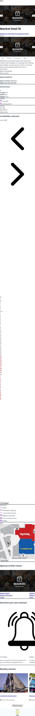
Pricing (9, 58)
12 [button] (0, 336)
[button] (3, 120)
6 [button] (0, 324)
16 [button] (0, 344)
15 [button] (0, 342)
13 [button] (0, 338)
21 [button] (0, 354)
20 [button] (1, 352)
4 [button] (0, 319)
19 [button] (0, 350)
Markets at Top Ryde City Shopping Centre (14, 34)
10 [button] (0, 332)
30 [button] (1, 372)
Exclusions (17, 58)
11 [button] (0, 334)
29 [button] (1, 370)
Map (25, 58)
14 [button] (0, 340)
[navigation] (1, 16)
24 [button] (1, 360)
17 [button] (0, 346)
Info (3, 58)
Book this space (17, 705)
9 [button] (0, 330)
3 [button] (0, 317)
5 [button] (0, 321)
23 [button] (1, 358)
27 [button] (1, 366)
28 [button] (1, 368)
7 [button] (0, 326)
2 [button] (0, 315)
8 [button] (0, 328)
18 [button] (0, 348)
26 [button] (1, 364)
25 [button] (1, 362)
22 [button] (1, 356)
